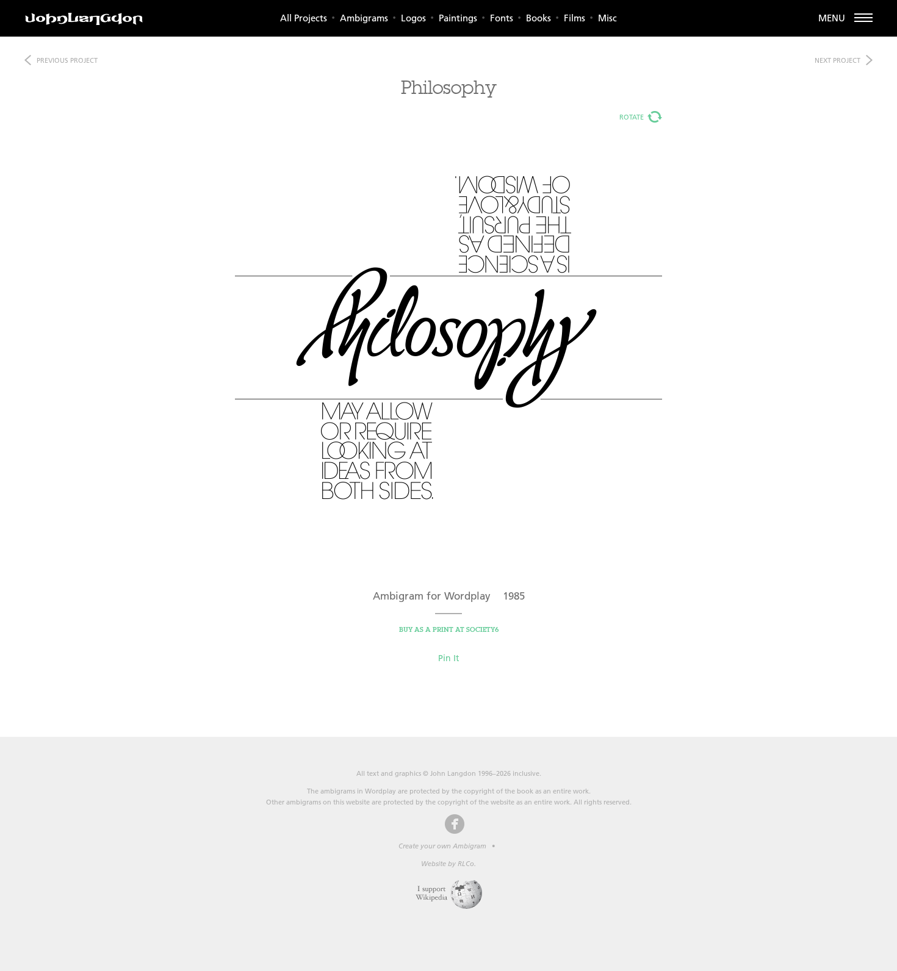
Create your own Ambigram (442, 846)
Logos (413, 18)
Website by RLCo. (448, 863)
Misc (607, 18)
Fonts (501, 18)
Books (538, 18)
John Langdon (83, 19)
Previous (67, 60)
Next (837, 60)
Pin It (448, 658)
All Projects (303, 18)
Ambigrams (364, 18)
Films (574, 18)
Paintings (458, 18)
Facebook (454, 824)
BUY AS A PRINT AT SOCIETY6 (449, 629)
